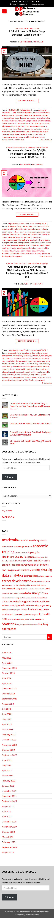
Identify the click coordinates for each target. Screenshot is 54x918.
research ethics (42, 248)
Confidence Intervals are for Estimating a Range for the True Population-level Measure (30, 404)
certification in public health (24, 585)
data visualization (8, 361)
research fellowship (9, 251)
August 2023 (8, 703)
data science (28, 358)
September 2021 (9, 801)
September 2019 (9, 847)
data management (17, 598)
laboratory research (9, 126)
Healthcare (19, 364)
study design (14, 253)
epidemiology (7, 232)
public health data (32, 369)
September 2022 (9, 755)
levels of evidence (42, 240)
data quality (18, 358)
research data (19, 140)
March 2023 (7, 729)
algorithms (28, 112)
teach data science (27, 253)
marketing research (41, 129)
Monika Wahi (38, 42)
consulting (27, 356)
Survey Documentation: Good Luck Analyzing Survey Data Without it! (30, 433)
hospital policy (14, 237)
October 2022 (8, 750)
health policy (22, 234)
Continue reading (27, 101)
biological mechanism (33, 115)
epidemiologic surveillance (37, 229)
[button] (4, 11)
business (39, 353)
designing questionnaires (31, 118)
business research (44, 576)
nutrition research (22, 132)
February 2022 (8, 780)
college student (39, 589)
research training (37, 251)
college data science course (25, 589)
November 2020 (9, 826)
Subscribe (9, 477)
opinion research (36, 132)
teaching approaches (42, 253)
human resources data (26, 123)
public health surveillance (35, 372)
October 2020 (8, 832)
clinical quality (27, 226)
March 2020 (7, 837)
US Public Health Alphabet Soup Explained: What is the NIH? (27, 33)
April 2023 (7, 724)
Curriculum (36, 356)
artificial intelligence (12, 564)
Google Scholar (31, 121)
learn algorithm (23, 126)
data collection (7, 358)
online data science (23, 366)
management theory (43, 243)
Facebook (8, 517)
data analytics (46, 356)
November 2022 (9, 745)
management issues (9, 243)
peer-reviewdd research (25, 134)
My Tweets (7, 510)
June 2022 (6, 760)
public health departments (16, 619)
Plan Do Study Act (33, 245)
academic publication (22, 546)
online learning (33, 609)
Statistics (5, 253)
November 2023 (9, 688)
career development (16, 581)
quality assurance (21, 375)
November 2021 (9, 796)
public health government (34, 137)
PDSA (4, 245)
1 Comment (17, 409)
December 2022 (9, 739)
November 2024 (9, 668)
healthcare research (9, 123)
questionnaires (7, 140)
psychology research (17, 137)
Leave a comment (45, 140)
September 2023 (9, 698)
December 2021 (9, 791)
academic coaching (28, 540)
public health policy (9, 248)
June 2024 (6, 678)
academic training (14, 226)
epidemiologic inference (18, 229)
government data (44, 121)
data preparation (29, 598)
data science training (41, 358)
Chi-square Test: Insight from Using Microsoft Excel (30, 442)
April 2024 (7, 683)
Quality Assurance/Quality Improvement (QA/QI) (27, 147)
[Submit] (49, 636)
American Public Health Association (33, 560)
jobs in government (42, 123)
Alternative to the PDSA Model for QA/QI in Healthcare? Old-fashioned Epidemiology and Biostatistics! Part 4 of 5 (27, 271)
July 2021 (6, 811)
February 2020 (8, 842)
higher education (23, 605)
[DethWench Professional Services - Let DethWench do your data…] (27, 11)
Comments (47, 383)
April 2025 (7, 662)
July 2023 (6, 709)
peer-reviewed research (16, 245)
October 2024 (8, 673)
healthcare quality (34, 234)
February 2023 (8, 734)
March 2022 (7, 775)
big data (41, 570)
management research (38, 126)
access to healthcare (21, 552)
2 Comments (17, 417)
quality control (34, 375)
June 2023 (6, 714)
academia (10, 539)
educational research (17, 121)
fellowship (13, 234)
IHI (22, 237)
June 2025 (6, 652)
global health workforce (37, 601)
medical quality (44, 364)
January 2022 (8, 786)
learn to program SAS (16, 610)
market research (8, 129)
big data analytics (28, 353)
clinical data (41, 585)
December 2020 (9, 821)
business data (30, 575)
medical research (8, 132)
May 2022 (6, 765)
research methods (24, 251)
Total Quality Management (12, 256)
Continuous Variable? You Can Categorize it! (30, 414)
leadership (17, 240)
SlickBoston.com (32, 914)
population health (8, 369)
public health (45, 245)
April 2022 (7, 770)
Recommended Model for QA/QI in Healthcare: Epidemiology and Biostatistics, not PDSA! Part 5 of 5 (27, 153)
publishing (20, 248)
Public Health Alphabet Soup (27, 28)
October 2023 (8, 693)
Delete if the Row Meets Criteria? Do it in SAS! (30, 423)
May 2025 (6, 657)
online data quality (9, 366)
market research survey (24, 129)
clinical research (15, 118)
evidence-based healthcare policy (25, 232)
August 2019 (8, 852)
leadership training (28, 240)
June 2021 (6, 816)
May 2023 (6, 719)
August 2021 (8, 806)
